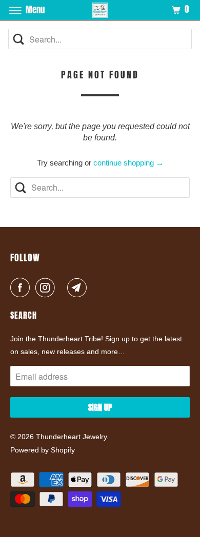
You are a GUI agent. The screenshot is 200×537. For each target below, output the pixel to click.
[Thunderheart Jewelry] (100, 10)
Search (23, 315)
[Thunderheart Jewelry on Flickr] (63, 287)
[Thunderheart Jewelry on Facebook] (22, 287)
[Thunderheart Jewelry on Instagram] (47, 287)
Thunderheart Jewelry (71, 436)
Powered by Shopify (42, 450)
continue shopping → (128, 162)
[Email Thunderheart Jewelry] (79, 287)
